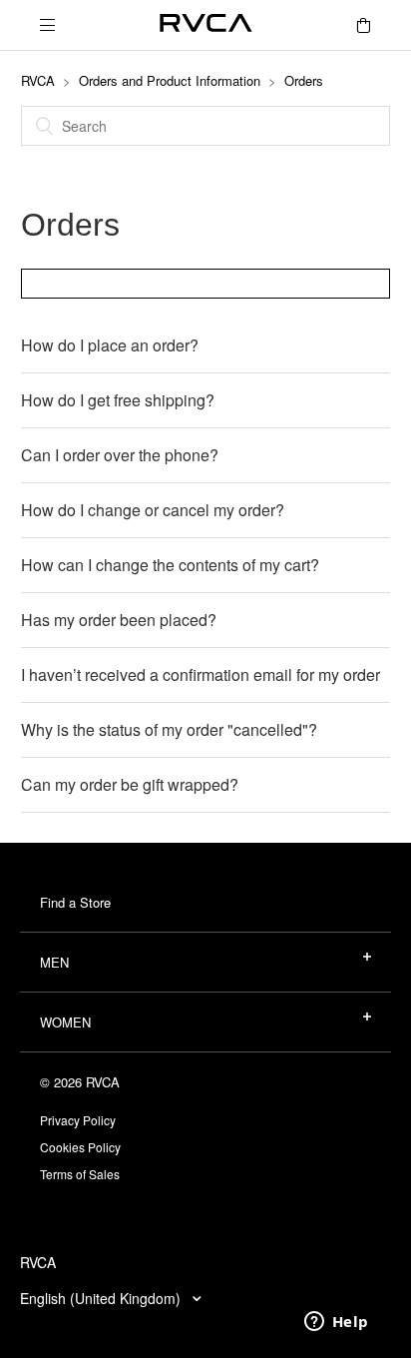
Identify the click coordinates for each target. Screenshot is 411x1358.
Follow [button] (205, 283)
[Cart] (363, 25)
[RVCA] (206, 25)
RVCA (38, 80)
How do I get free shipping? (117, 399)
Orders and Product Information (169, 80)
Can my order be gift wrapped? (129, 784)
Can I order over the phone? (119, 454)
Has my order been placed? (118, 619)
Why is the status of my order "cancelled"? (169, 729)
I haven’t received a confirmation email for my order (200, 674)
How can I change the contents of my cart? (170, 564)
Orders (303, 80)
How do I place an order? (110, 345)
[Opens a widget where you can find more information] (336, 1323)
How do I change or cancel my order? (152, 509)
